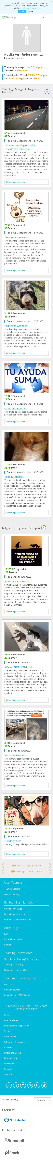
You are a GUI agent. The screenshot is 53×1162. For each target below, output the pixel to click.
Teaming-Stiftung (12, 888)
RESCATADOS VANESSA (18, 667)
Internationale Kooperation (16, 1025)
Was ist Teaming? (12, 894)
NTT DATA (9, 984)
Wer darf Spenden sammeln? (17, 919)
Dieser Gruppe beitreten (15, 182)
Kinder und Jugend (12, 1052)
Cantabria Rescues (15, 408)
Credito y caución (12, 989)
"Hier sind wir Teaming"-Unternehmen (21, 959)
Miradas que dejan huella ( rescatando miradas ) (20, 147)
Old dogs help (12, 841)
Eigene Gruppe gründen (28, 865)
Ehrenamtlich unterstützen (16, 970)
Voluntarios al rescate (17, 581)
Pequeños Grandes (15, 325)
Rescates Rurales (14, 755)
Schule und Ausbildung (14, 1042)
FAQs (6, 934)
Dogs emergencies (15, 237)
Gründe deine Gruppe (14, 908)
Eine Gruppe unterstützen (28, 871)
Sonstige (8, 1074)
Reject (31, 11)
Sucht (6, 1015)
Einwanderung (10, 1058)
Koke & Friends (13, 476)
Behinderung (10, 1036)
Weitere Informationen (32, 8)
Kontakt (7, 944)
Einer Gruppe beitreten (14, 914)
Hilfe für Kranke (11, 1020)
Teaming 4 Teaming (13, 964)
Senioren (8, 1069)
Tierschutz (9, 1031)
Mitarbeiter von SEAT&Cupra (17, 995)
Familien (8, 1047)
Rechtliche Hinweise (13, 939)
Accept (22, 11)
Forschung (9, 1063)
